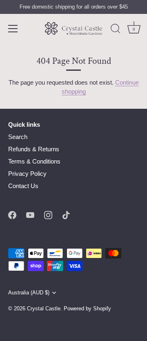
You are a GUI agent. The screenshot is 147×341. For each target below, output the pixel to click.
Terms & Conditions (34, 161)
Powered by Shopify (87, 308)
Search (17, 136)
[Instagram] (48, 214)
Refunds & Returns (33, 149)
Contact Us (23, 185)
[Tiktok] (66, 214)
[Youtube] (30, 214)
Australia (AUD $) (28, 292)
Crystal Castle (43, 308)
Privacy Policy (27, 173)
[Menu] (13, 29)
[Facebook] (12, 214)
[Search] (116, 30)
